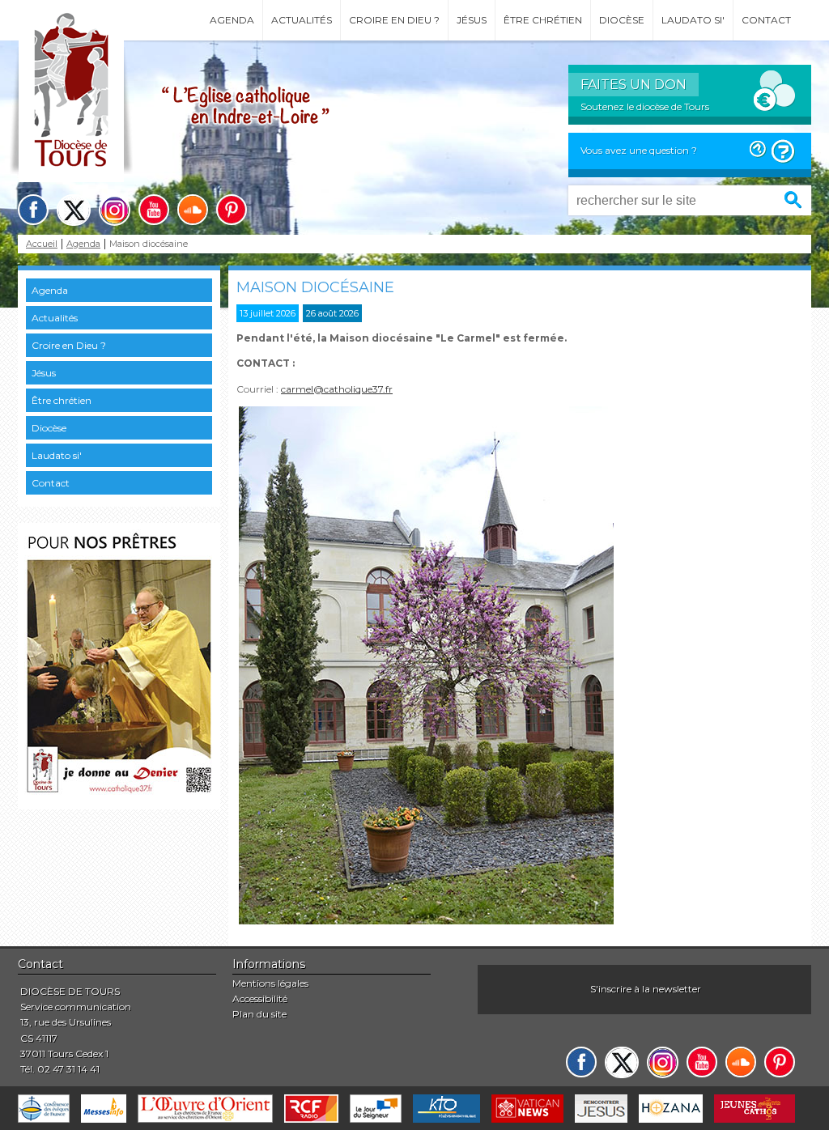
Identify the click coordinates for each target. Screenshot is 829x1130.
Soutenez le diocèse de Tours (644, 106)
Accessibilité (259, 998)
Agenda (232, 20)
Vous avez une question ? (638, 150)
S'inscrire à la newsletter (645, 989)
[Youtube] (153, 209)
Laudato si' (693, 20)
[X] (74, 210)
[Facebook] (33, 209)
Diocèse (621, 20)
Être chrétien (543, 20)
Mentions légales (270, 983)
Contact (766, 20)
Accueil (41, 244)
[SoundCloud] (192, 209)
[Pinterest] (231, 209)
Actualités (301, 20)
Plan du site (259, 1014)
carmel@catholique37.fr (337, 389)
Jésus (472, 20)
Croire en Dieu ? (394, 20)
